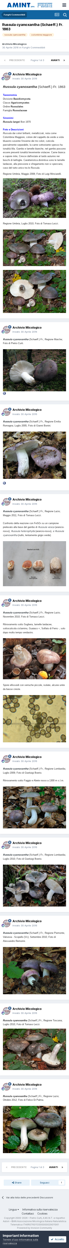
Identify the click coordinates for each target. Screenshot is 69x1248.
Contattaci (28, 1213)
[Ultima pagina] (64, 60)
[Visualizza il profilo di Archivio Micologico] (6, 76)
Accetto (58, 1239)
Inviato (25, 78)
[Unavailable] (34, 369)
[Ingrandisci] (34, 198)
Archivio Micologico (14, 43)
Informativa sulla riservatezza (40, 1209)
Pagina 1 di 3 (38, 60)
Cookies (42, 1213)
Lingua (13, 1209)
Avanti (55, 60)
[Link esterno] (4, 393)
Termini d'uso (10, 1239)
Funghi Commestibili (33, 47)
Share (18, 1182)
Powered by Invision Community (34, 1227)
